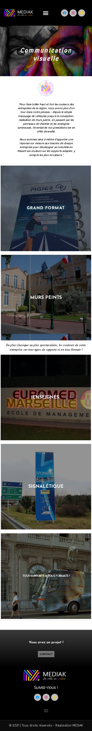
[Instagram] (73, 12)
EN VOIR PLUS (46, 208)
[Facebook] (64, 12)
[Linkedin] (81, 12)
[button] (45, 13)
